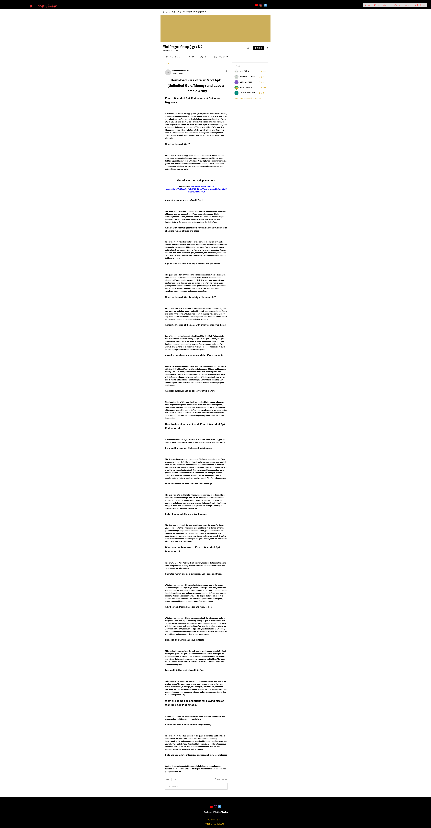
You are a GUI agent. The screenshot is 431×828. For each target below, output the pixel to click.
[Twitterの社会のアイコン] (265, 5)
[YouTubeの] (256, 5)
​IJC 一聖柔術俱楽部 (43, 6)
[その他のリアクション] (174, 779)
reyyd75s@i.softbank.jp (218, 812)
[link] (173, 57)
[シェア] (226, 70)
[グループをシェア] (267, 48)
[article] (196, 430)
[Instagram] (260, 5)
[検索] (248, 48)
